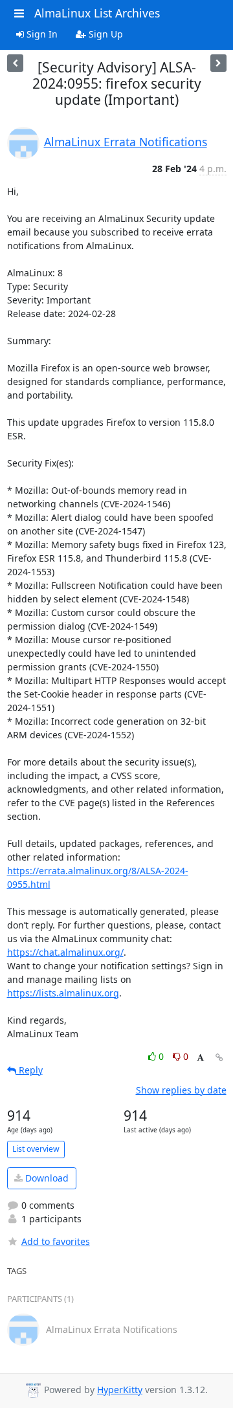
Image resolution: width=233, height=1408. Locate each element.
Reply (29, 1070)
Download (46, 1178)
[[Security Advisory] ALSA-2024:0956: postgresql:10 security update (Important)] (218, 63)
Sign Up (104, 34)
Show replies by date (181, 1090)
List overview (36, 1148)
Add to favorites (55, 1241)
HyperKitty (119, 1389)
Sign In (41, 34)
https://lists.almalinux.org (63, 993)
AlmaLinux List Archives (97, 13)
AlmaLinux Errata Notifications (125, 141)
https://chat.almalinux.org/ (65, 952)
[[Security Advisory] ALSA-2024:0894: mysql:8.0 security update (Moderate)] (15, 63)
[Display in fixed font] (200, 1058)
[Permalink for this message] (219, 1057)
